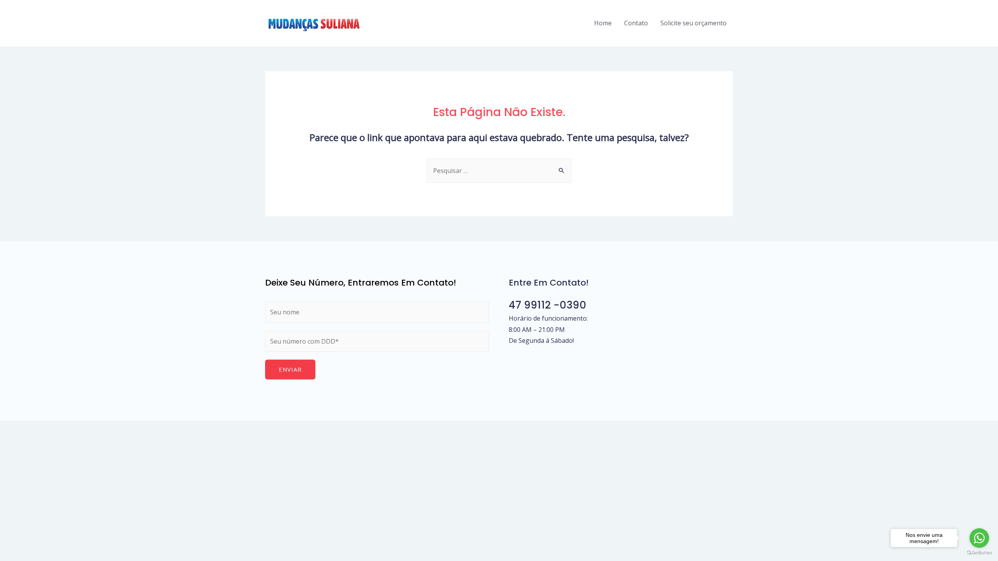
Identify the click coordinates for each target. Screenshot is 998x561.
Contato (636, 23)
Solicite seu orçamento (693, 23)
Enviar (290, 369)
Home (603, 23)
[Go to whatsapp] (979, 538)
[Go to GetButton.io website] (979, 553)
